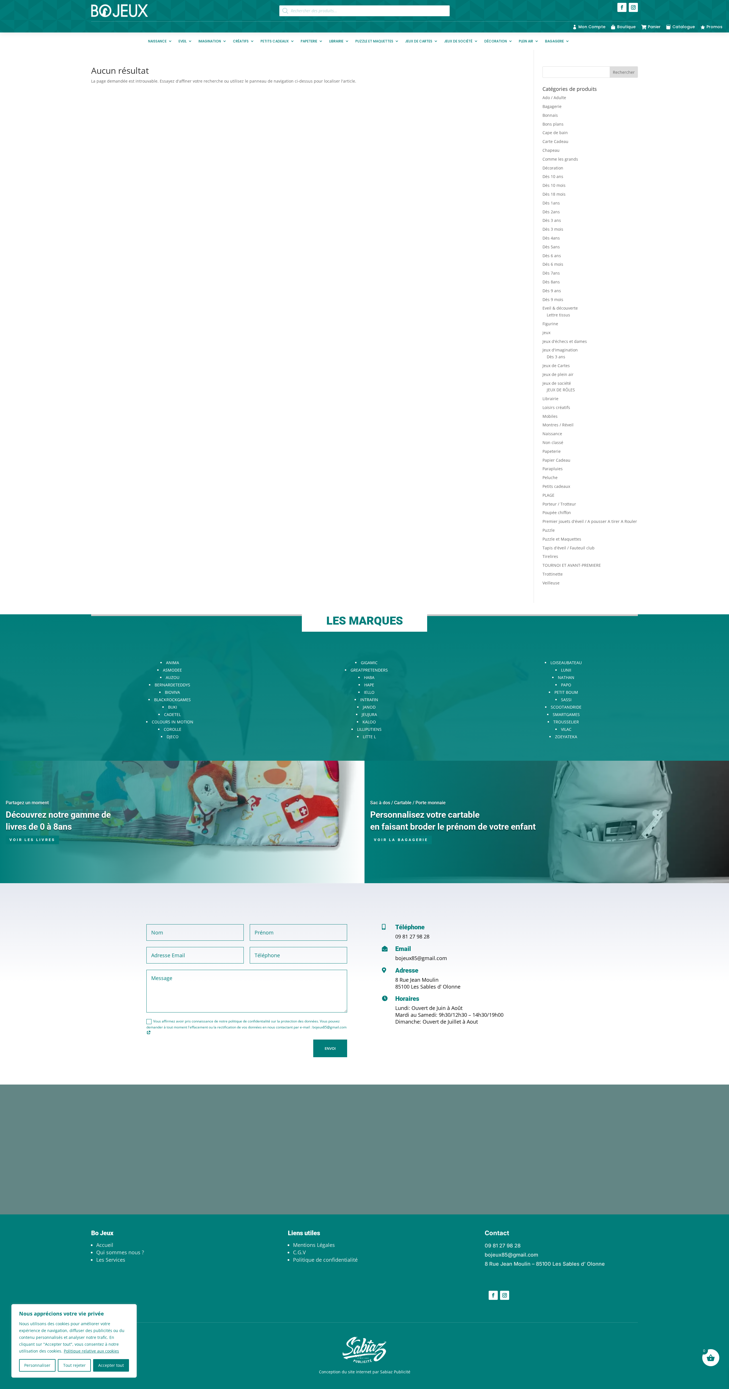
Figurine (550, 323)
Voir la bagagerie (401, 840)
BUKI (172, 707)
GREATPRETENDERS (369, 670)
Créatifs (241, 41)
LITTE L (369, 736)
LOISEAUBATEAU (566, 662)
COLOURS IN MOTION (172, 722)
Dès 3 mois (552, 229)
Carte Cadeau (555, 141)
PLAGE (548, 495)
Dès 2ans (551, 211)
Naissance (157, 41)
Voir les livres (32, 840)
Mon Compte (591, 27)
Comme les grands (560, 159)
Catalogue (683, 27)
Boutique (626, 27)
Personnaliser (37, 1365)
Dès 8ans (551, 282)
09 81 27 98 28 (412, 936)
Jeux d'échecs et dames (564, 341)
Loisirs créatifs (556, 407)
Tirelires (550, 556)
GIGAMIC (369, 662)
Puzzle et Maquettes (374, 41)
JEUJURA (369, 714)
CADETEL (172, 714)
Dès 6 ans (551, 255)
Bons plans (553, 124)
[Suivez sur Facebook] (621, 7)
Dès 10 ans (552, 176)
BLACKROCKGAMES (172, 699)
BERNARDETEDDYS (172, 685)
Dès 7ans (551, 273)
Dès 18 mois (554, 194)
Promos (714, 27)
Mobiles (550, 416)
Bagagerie (554, 41)
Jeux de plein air (558, 374)
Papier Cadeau (556, 460)
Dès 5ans (551, 246)
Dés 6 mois (552, 264)
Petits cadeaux (275, 41)
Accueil (104, 1244)
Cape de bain (555, 132)
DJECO (173, 736)
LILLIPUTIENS (369, 729)
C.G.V (299, 1252)
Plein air (526, 41)
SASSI (566, 699)
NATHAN (566, 677)
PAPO (566, 685)
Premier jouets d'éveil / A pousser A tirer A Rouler (589, 521)
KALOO (369, 722)
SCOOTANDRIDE (566, 707)
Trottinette (552, 574)
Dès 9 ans (551, 290)
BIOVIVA (172, 692)
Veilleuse (551, 583)
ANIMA (172, 662)
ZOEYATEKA (566, 736)
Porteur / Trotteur (559, 504)
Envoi (330, 1048)
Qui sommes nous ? (120, 1252)
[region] (74, 1341)
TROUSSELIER (566, 722)
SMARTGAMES (566, 714)
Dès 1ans (551, 203)
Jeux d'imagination (560, 350)
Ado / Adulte (554, 97)
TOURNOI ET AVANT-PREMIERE (571, 565)
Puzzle (548, 530)
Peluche (550, 477)
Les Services (110, 1259)
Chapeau (551, 150)
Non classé (552, 442)
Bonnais (550, 115)
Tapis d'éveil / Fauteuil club (568, 548)
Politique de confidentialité (325, 1259)
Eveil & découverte (560, 308)
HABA (369, 677)
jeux (546, 332)
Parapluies (552, 468)
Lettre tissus (558, 315)
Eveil (183, 41)
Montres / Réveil (558, 424)
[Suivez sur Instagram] (633, 7)
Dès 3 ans (551, 220)
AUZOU (172, 677)
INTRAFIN (369, 699)
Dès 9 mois (552, 299)
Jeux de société (458, 41)
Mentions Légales (314, 1244)
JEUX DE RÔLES (561, 389)
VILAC (566, 729)
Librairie (336, 41)
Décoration (495, 41)
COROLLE (172, 729)
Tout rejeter (74, 1365)
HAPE (369, 685)
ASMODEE (172, 670)
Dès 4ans (551, 238)
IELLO (369, 692)
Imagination (209, 41)
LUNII (566, 670)
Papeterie (309, 41)
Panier (654, 27)
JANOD (369, 707)
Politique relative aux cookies (91, 1351)
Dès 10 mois (554, 185)
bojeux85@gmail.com (421, 958)
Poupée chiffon (556, 512)
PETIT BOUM (566, 692)
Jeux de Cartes (418, 41)
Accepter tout (111, 1365)
